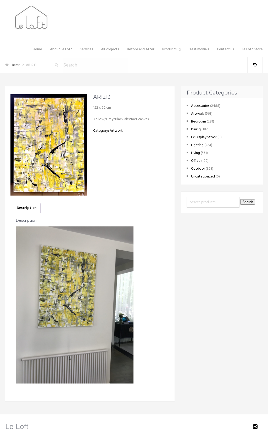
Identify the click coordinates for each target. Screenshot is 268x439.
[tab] (27, 208)
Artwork (116, 131)
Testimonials (199, 49)
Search (247, 202)
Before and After (140, 49)
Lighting (197, 145)
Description (27, 208)
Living (195, 153)
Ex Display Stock (204, 137)
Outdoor (198, 169)
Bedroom (198, 122)
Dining (196, 129)
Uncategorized (203, 177)
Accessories (200, 106)
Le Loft (16, 427)
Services (86, 49)
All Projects (110, 49)
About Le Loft (61, 49)
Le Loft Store (252, 49)
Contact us (225, 49)
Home (37, 49)
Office (195, 161)
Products (169, 49)
